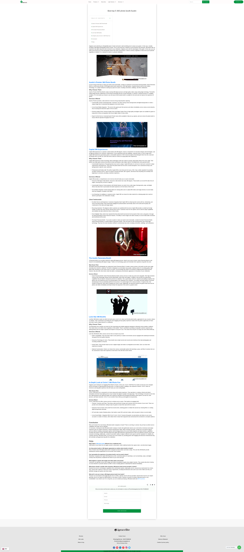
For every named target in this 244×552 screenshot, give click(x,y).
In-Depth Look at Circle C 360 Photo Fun (101, 35)
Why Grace (163, 536)
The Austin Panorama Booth (98, 29)
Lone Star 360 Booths (97, 32)
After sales (81, 539)
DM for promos (141, 478)
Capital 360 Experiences (97, 26)
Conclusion (94, 38)
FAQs (93, 42)
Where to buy (81, 542)
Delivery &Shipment (163, 539)
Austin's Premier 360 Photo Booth (99, 23)
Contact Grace (122, 536)
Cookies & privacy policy (163, 542)
